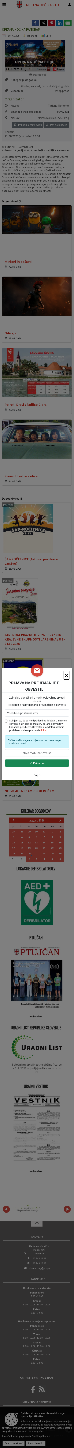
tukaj (43, 730)
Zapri (37, 775)
